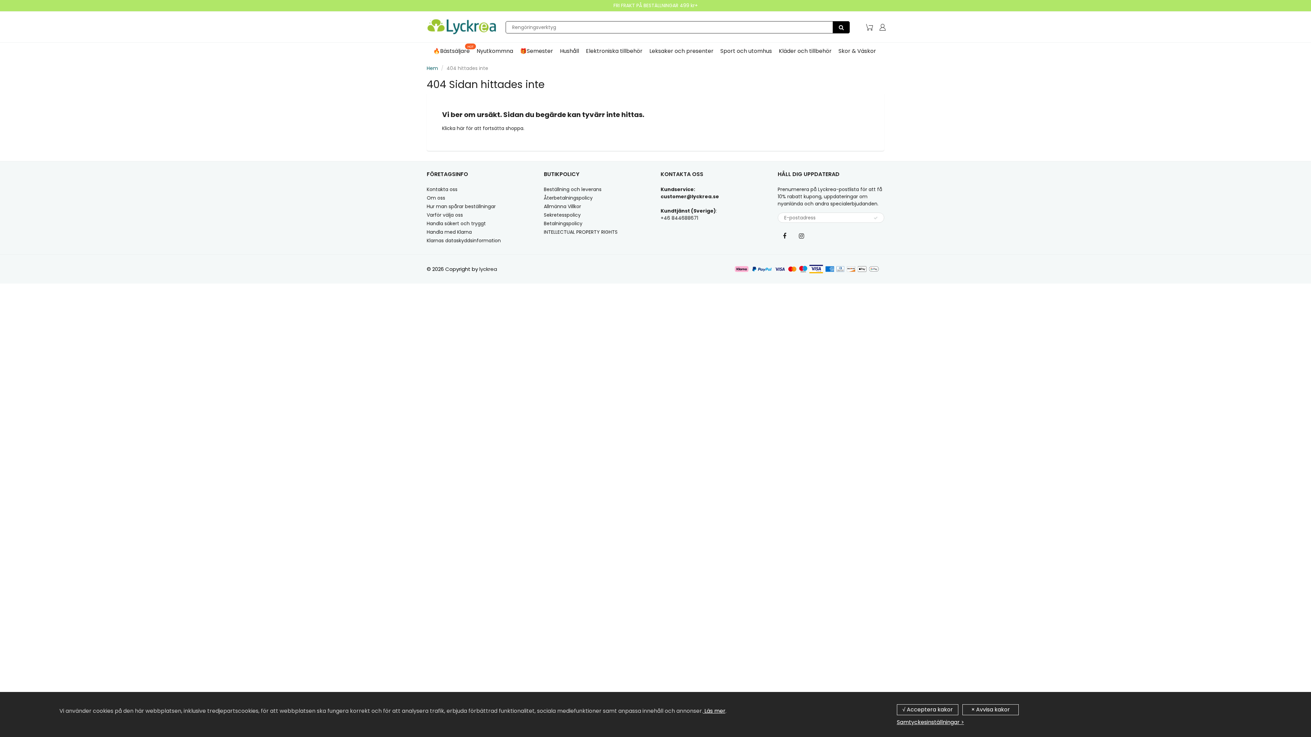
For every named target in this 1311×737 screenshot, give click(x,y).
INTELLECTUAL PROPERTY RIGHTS (581, 232)
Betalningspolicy (563, 223)
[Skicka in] (875, 218)
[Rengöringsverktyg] (841, 27)
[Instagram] (801, 236)
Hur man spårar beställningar (461, 206)
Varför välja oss (445, 215)
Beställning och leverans (573, 189)
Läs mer (714, 711)
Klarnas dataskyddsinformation (464, 240)
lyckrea (488, 269)
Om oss (436, 197)
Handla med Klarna (449, 232)
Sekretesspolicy (562, 215)
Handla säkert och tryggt (456, 223)
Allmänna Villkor (562, 206)
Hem (432, 68)
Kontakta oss (442, 189)
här (461, 128)
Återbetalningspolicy (568, 197)
